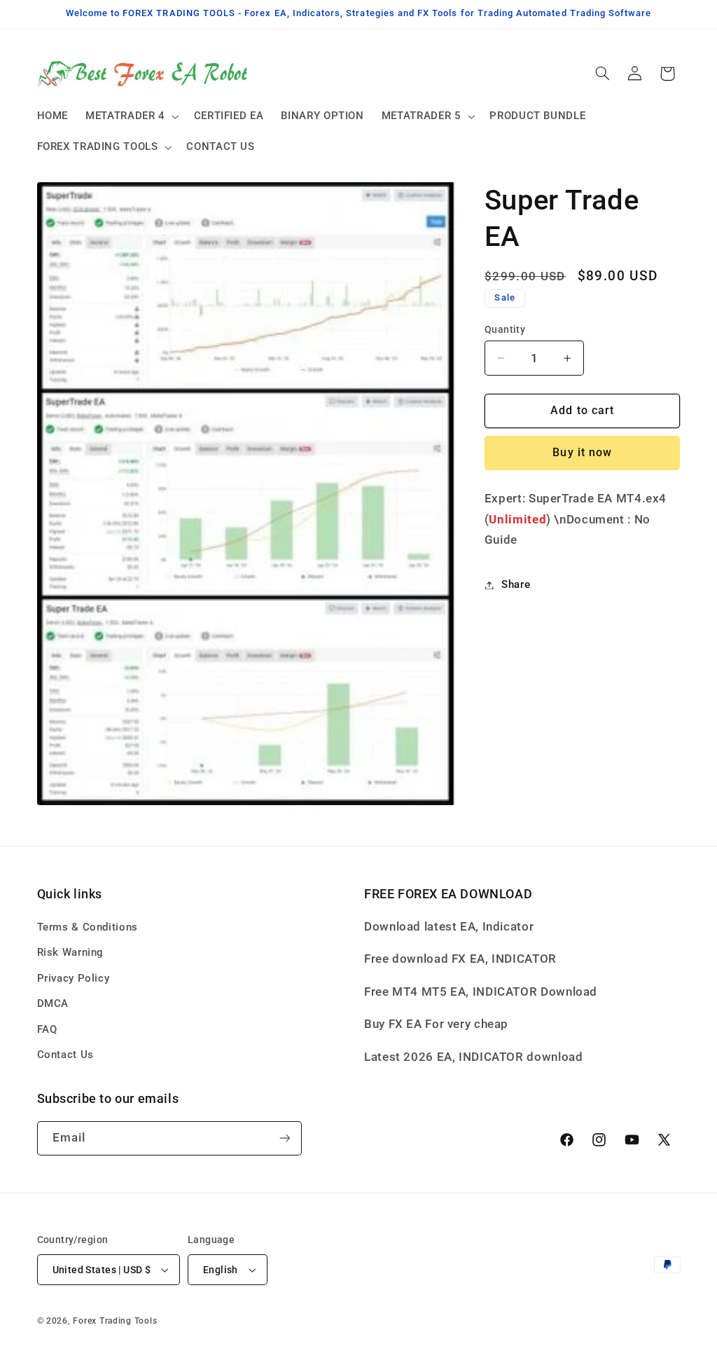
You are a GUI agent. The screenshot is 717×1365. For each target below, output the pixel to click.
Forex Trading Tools (115, 1321)
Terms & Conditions (87, 927)
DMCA (53, 1003)
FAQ (47, 1029)
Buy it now (582, 452)
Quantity (505, 329)
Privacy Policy (73, 978)
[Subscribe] (284, 1138)
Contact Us (65, 1054)
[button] (131, 116)
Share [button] (515, 584)
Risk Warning (70, 952)
